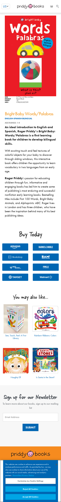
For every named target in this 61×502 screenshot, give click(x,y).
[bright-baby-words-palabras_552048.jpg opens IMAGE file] (30, 56)
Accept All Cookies (30, 497)
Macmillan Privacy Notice (23, 475)
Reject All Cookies (30, 489)
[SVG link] (57, 6)
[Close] (56, 464)
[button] (51, 6)
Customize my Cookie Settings (30, 481)
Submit (30, 427)
